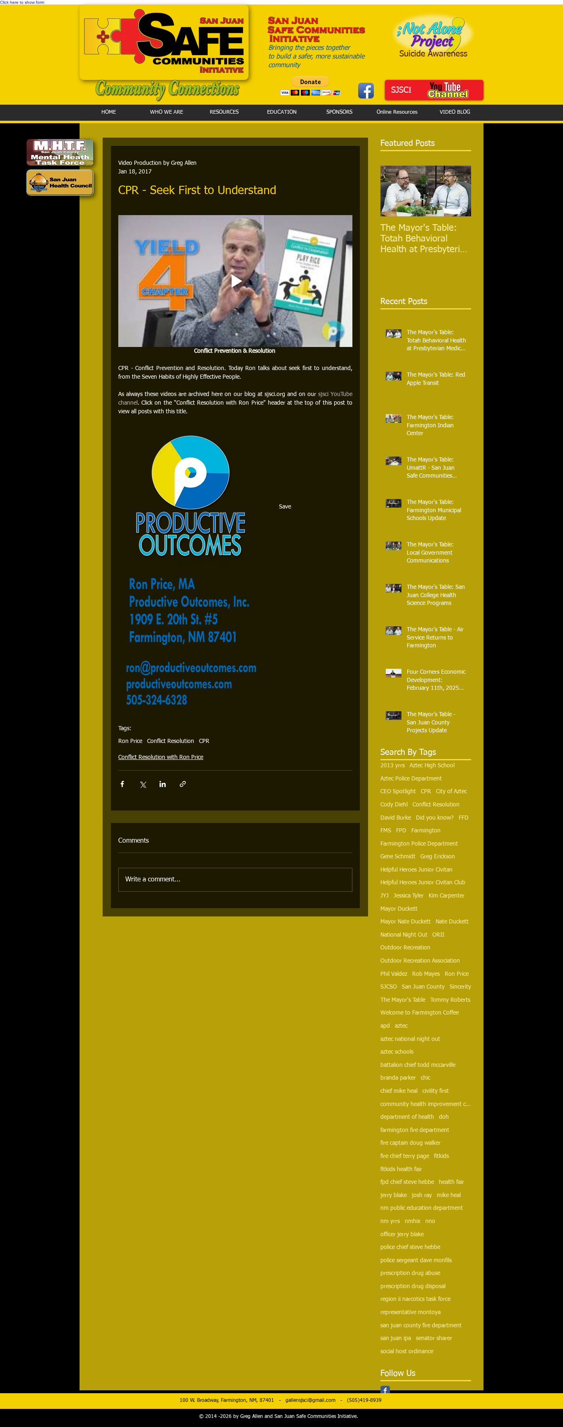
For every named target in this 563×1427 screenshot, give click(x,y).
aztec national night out (410, 1039)
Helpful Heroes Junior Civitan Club (422, 883)
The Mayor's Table (402, 1000)
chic (425, 1078)
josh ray (422, 1195)
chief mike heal (399, 1091)
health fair (451, 1182)
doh (444, 1117)
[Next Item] (458, 191)
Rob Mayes (426, 974)
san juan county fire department (421, 1326)
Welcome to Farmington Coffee (419, 1013)
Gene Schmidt (397, 857)
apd (385, 1026)
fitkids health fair (401, 1169)
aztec (401, 1026)
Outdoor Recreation (405, 948)
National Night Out (403, 935)
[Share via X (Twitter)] (142, 784)
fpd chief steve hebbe (407, 1182)
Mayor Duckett (399, 909)
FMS (385, 831)
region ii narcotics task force (415, 1299)
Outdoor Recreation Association (420, 961)
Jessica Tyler (409, 896)
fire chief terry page (404, 1156)
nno (430, 1221)
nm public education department (421, 1208)
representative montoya (410, 1312)
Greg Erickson (437, 857)
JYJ (384, 896)
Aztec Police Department (411, 779)
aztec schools (396, 1052)
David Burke (395, 818)
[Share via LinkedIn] (163, 784)
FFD (464, 818)
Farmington (426, 831)
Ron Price (130, 741)
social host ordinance (406, 1351)
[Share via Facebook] (122, 784)
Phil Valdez (393, 974)
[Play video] (235, 281)
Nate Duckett (452, 922)
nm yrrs (390, 1221)
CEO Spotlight (398, 791)
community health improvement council (425, 1104)
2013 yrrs (392, 766)
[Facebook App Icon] (366, 90)
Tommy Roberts (450, 1000)
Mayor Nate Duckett (405, 922)
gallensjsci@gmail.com (310, 1400)
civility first (435, 1091)
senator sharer (434, 1338)
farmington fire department (414, 1130)
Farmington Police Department (419, 844)
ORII (438, 935)
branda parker (398, 1078)
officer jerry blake (402, 1234)
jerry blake (393, 1195)
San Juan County (423, 987)
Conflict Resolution (170, 741)
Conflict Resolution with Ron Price (160, 757)
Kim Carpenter (446, 896)
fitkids (441, 1156)
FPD (401, 831)
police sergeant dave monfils (416, 1260)
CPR (204, 741)
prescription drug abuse (410, 1273)
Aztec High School (432, 766)
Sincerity (460, 987)
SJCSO (388, 987)
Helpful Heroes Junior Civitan (416, 870)
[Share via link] (183, 784)
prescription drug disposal (413, 1286)
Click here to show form (22, 2)
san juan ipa (395, 1338)
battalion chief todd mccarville (417, 1065)
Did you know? (435, 818)
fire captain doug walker (410, 1143)
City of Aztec (451, 791)
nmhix (412, 1221)
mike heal (449, 1195)
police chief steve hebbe (410, 1247)
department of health (407, 1117)
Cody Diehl (394, 805)
